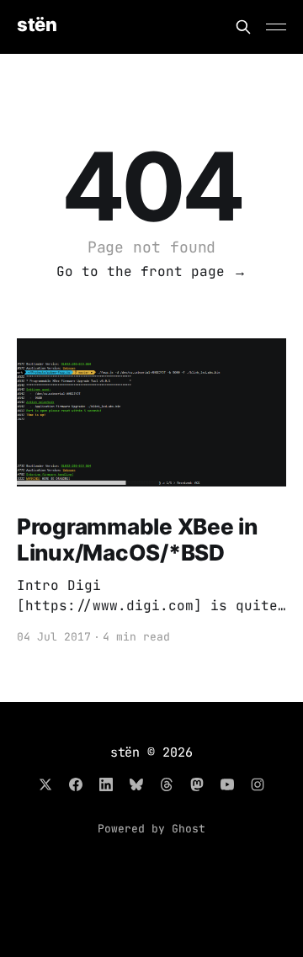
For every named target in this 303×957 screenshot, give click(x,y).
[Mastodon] (197, 784)
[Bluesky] (136, 784)
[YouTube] (227, 784)
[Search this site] (243, 26)
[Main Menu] (276, 27)
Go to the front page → (151, 271)
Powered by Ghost (151, 828)
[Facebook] (75, 784)
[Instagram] (257, 784)
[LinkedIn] (106, 784)
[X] (45, 784)
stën (36, 25)
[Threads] (166, 784)
